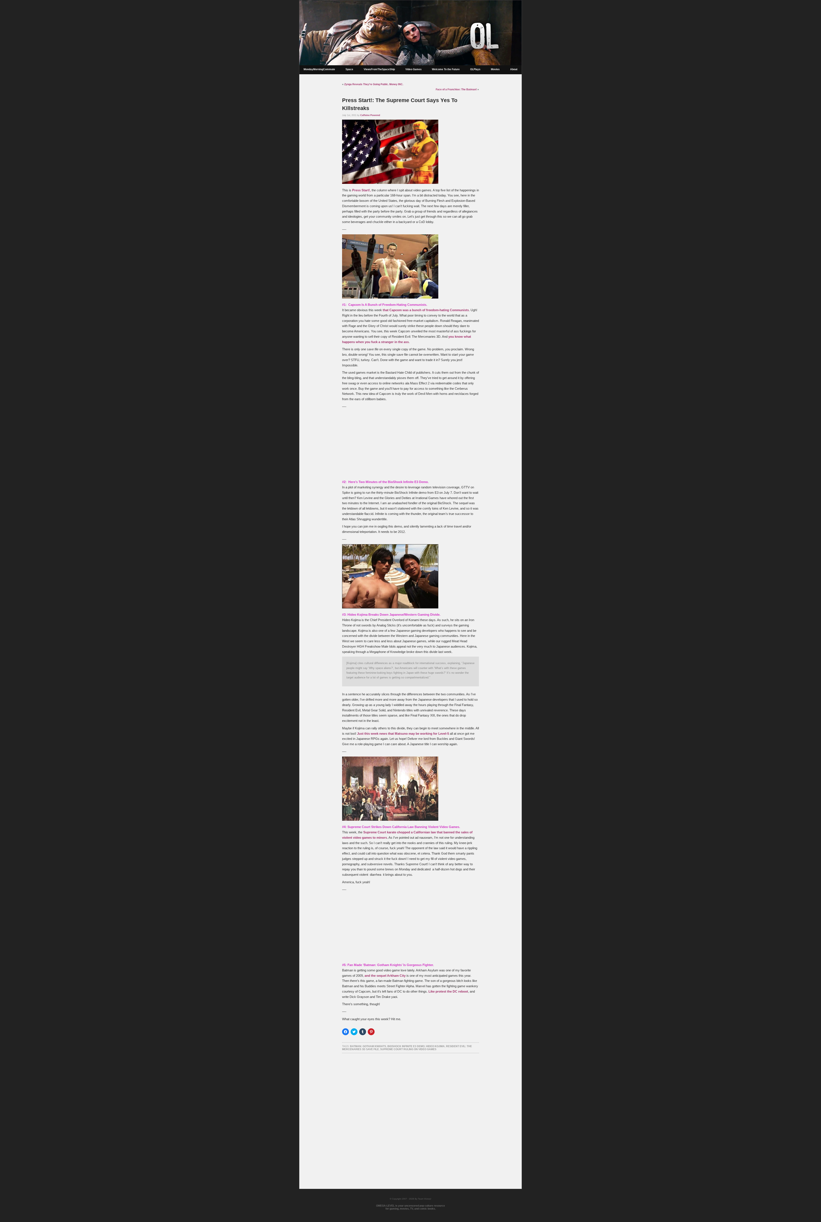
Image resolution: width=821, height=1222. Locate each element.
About (513, 69)
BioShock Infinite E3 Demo (406, 1046)
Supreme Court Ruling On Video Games (408, 1049)
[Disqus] (410, 1115)
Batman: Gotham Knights (368, 1046)
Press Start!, (361, 190)
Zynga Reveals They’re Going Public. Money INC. (373, 84)
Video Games (413, 69)
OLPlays (475, 69)
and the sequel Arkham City (385, 975)
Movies (495, 69)
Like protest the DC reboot (448, 991)
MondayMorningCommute (319, 69)
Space (349, 69)
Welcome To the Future (446, 69)
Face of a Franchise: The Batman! (456, 89)
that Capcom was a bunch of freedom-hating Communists (426, 310)
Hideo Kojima (435, 1046)
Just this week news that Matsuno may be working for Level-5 (403, 733)
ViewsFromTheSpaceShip (379, 69)
